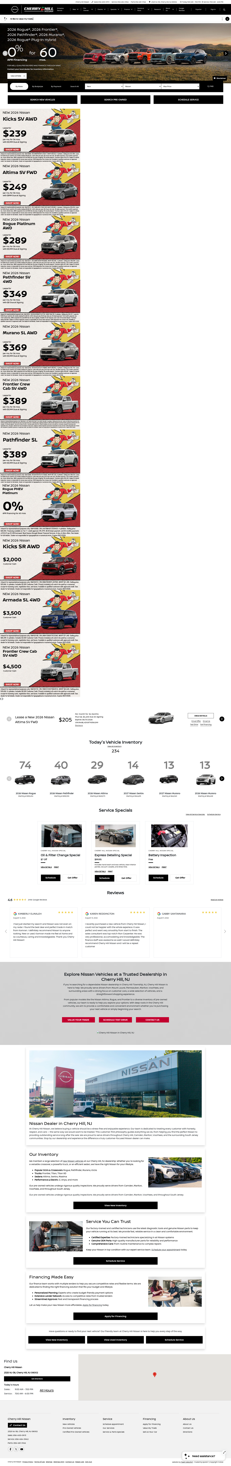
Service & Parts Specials (113, 1432)
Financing (149, 1419)
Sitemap (49, 1462)
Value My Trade (150, 1428)
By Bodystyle (37, 86)
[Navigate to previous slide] (2, 53)
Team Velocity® (187, 1462)
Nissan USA (79, 1462)
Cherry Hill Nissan (14, 1462)
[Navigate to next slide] (229, 53)
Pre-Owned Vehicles (72, 1428)
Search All (74, 86)
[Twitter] (16, 1449)
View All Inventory (114, 746)
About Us (189, 1419)
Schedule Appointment (113, 1424)
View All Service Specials (195, 814)
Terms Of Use (39, 1462)
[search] (224, 9)
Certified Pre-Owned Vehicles (76, 1432)
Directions (187, 1432)
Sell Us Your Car (150, 1432)
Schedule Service (214, 814)
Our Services (108, 1428)
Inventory (69, 1419)
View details (200, 715)
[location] (149, 2)
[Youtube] (21, 1449)
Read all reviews (217, 900)
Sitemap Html (58, 1462)
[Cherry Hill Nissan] (31, 9)
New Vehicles (69, 1424)
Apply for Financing (115, 1316)
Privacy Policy (27, 1462)
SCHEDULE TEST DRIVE (115, 1019)
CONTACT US (152, 1019)
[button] (154, 1374)
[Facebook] (10, 1449)
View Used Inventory (115, 1339)
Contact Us (19, 1425)
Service (107, 1419)
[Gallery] (115, 53)
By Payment (56, 86)
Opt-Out (88, 1462)
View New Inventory (115, 1205)
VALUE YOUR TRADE (78, 1019)
